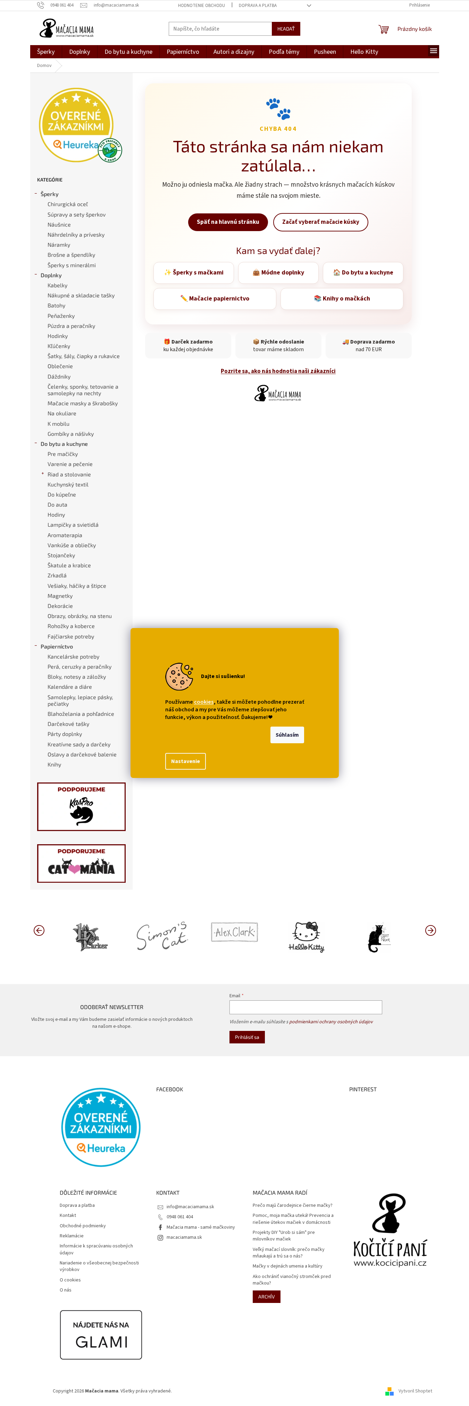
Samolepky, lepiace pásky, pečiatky (80, 700)
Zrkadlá (57, 575)
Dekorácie (60, 605)
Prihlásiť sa (247, 1037)
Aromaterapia (65, 535)
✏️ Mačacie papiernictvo (214, 298)
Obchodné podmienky (83, 1226)
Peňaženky (61, 315)
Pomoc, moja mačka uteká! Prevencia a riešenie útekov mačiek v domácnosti (293, 1219)
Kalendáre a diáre (70, 686)
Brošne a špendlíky (71, 254)
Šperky (50, 193)
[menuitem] (46, 51)
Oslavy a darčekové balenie (82, 754)
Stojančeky (61, 555)
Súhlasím (287, 735)
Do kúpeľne (62, 494)
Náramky (59, 244)
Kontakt (68, 1215)
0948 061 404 (180, 1216)
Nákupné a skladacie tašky (81, 295)
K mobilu (58, 423)
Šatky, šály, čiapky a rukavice (84, 356)
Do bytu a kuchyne (64, 443)
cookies (203, 702)
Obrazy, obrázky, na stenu (80, 615)
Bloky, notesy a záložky (77, 676)
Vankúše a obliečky (72, 545)
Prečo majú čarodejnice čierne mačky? (293, 1205)
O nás (66, 1290)
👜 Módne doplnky (278, 272)
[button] (430, 930)
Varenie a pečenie (70, 463)
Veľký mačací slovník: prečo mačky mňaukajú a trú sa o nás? (289, 1253)
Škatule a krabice (69, 565)
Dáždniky (59, 376)
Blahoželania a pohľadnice (81, 713)
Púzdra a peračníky (71, 325)
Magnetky (60, 595)
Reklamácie (72, 1236)
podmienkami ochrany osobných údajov (331, 1021)
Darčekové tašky (68, 723)
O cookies (70, 1280)
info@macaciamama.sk (190, 1206)
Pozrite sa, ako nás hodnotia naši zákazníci (278, 371)
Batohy (56, 305)
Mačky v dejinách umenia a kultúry (288, 1266)
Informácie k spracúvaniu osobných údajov (96, 1249)
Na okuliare (62, 413)
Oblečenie (60, 366)
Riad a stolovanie (69, 474)
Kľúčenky (59, 345)
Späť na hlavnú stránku (228, 222)
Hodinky (58, 335)
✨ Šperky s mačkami (194, 272)
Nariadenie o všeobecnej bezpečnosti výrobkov (99, 1266)
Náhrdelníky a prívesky (76, 234)
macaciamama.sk (184, 1237)
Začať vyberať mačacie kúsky (320, 222)
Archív (266, 1296)
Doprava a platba (258, 5)
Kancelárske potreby (73, 656)
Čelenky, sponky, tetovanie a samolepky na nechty (83, 389)
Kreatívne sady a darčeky (79, 744)
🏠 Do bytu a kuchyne (363, 272)
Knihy (54, 764)
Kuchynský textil (68, 484)
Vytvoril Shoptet (415, 1391)
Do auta (57, 504)
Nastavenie (185, 761)
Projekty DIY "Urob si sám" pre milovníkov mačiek (284, 1236)
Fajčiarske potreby (71, 636)
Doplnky (51, 275)
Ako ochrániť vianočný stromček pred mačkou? (292, 1280)
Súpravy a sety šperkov (77, 214)
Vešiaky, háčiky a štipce (77, 585)
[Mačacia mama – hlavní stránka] (278, 392)
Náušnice (59, 224)
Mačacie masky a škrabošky (83, 403)
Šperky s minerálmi (72, 265)
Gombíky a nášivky (71, 433)
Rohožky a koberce (71, 625)
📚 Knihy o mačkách (342, 298)
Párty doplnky (65, 733)
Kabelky (57, 285)
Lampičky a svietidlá (73, 524)
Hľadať (286, 29)
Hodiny (56, 514)
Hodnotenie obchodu (201, 5)
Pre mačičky (63, 453)
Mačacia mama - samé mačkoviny (201, 1227)
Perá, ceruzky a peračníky (79, 666)
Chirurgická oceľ (68, 204)
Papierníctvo (57, 646)
